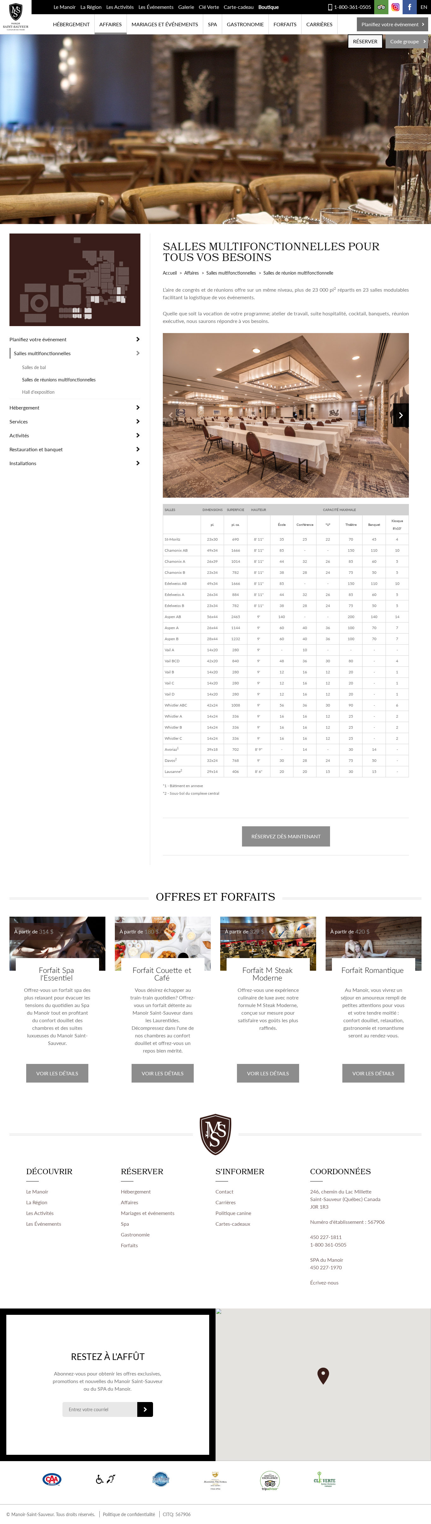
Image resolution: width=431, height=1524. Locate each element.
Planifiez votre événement (390, 24)
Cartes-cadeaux (233, 1223)
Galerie (186, 6)
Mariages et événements (165, 24)
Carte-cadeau (239, 6)
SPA (212, 24)
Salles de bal (34, 367)
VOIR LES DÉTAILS (57, 1073)
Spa (125, 1223)
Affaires (110, 24)
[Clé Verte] (324, 1479)
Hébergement (71, 24)
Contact (224, 1191)
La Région (91, 6)
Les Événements (156, 6)
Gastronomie (245, 24)
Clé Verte (209, 6)
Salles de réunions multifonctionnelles (59, 379)
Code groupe (404, 41)
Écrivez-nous (324, 1282)
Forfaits (285, 24)
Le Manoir (65, 6)
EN (424, 6)
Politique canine (233, 1213)
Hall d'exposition (38, 392)
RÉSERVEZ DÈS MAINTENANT (286, 836)
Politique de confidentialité (129, 1514)
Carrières (319, 24)
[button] (323, 1376)
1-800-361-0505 (352, 6)
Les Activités (120, 6)
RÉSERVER (365, 41)
